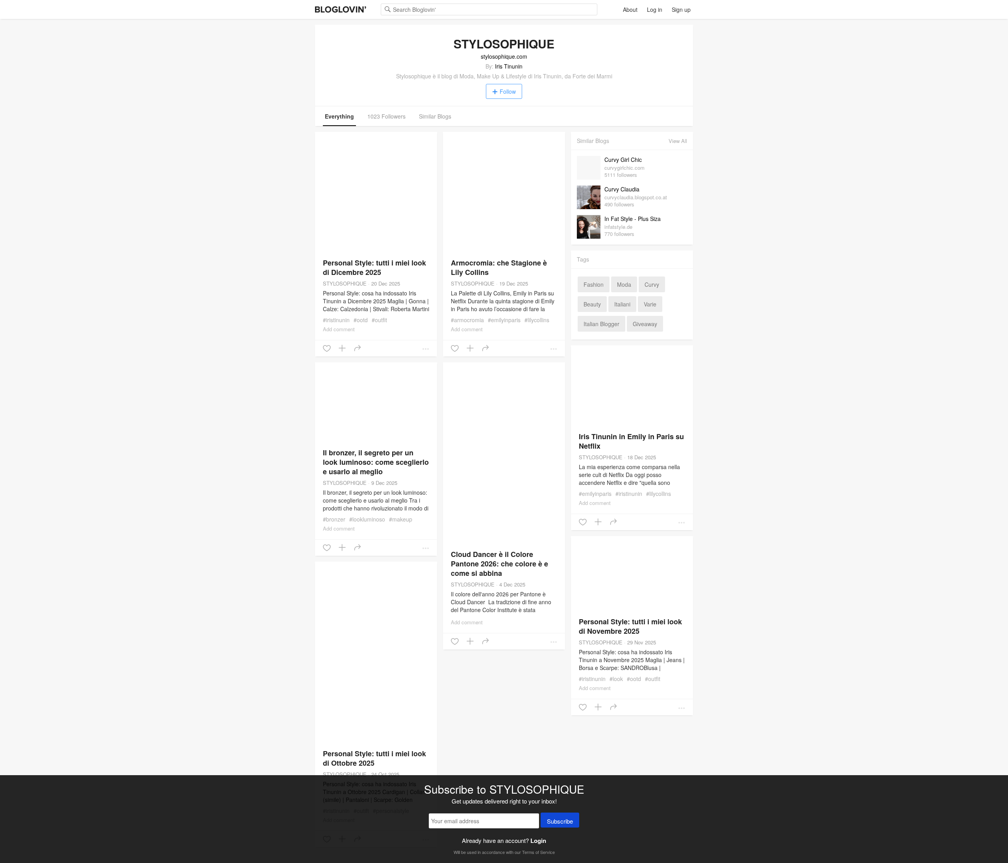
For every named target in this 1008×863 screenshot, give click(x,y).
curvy (652, 284)
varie (650, 304)
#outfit (379, 320)
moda (624, 284)
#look (616, 679)
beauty (592, 304)
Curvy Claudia (621, 189)
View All (678, 141)
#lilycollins (536, 320)
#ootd (361, 320)
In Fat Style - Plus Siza (632, 218)
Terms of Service (538, 852)
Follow (508, 91)
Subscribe (560, 821)
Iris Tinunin (509, 66)
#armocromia (467, 320)
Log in (654, 9)
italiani (622, 304)
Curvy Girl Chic (623, 159)
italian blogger (601, 324)
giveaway (645, 324)
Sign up (681, 9)
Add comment (339, 329)
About (630, 9)
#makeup (400, 519)
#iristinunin (336, 320)
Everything (339, 116)
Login (538, 840)
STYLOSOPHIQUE (345, 283)
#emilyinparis (504, 320)
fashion (594, 284)
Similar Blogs (435, 116)
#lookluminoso (367, 519)
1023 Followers (386, 116)
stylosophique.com (504, 56)
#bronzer (334, 519)
